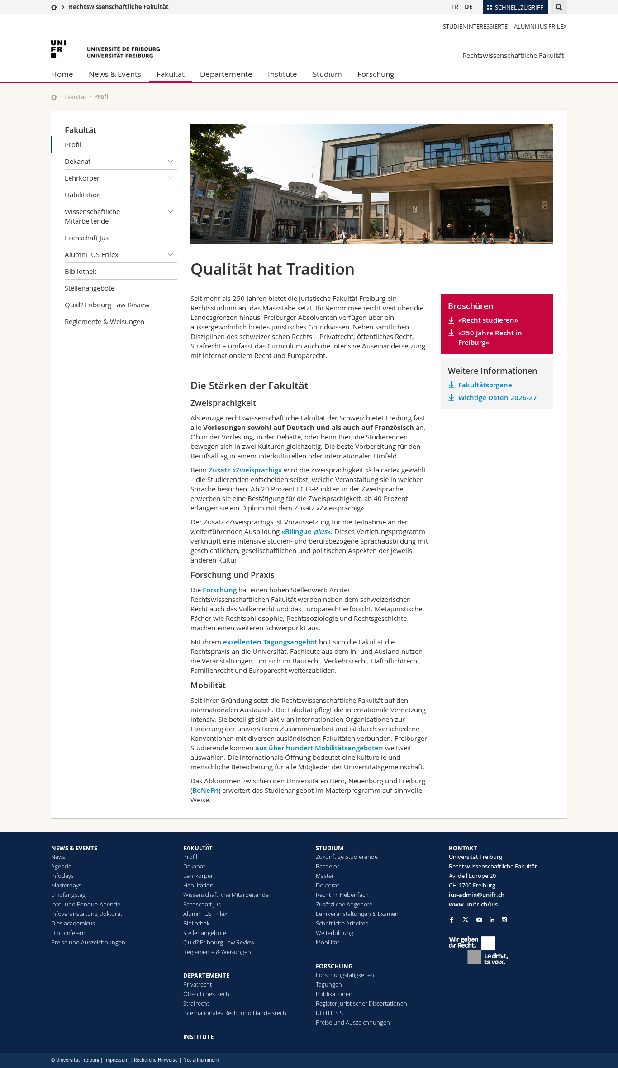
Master (325, 876)
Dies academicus (73, 923)
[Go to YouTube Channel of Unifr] (479, 920)
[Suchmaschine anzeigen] (559, 7)
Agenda (61, 866)
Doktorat (327, 885)
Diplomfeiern (68, 933)
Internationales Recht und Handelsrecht (235, 1013)
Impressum (116, 1060)
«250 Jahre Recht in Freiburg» (490, 337)
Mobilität (327, 942)
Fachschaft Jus (87, 237)
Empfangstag (68, 895)
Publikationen (334, 994)
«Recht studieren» (488, 320)
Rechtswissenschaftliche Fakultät (119, 7)
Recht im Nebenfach (342, 895)
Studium (327, 74)
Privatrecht (197, 984)
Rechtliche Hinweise (156, 1060)
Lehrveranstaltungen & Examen (357, 914)
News (58, 857)
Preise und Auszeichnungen (88, 942)
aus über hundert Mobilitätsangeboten (319, 748)
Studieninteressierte (475, 26)
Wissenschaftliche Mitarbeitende (92, 216)
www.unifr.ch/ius (473, 904)
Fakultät (171, 74)
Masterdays (66, 885)
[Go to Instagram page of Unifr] (504, 920)
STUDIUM (329, 848)
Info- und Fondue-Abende (85, 904)
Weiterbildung (334, 933)
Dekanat (77, 161)
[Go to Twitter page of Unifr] (465, 919)
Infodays (62, 876)
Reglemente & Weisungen (104, 321)
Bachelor (327, 866)
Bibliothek (80, 271)
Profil (73, 144)
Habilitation (83, 194)
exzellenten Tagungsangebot (270, 642)
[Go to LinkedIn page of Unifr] (492, 920)
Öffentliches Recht (207, 994)
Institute (282, 74)
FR (455, 7)
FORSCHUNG (334, 966)
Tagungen (329, 984)
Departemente (226, 74)
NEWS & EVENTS (74, 848)
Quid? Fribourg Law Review (107, 304)
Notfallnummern (201, 1060)
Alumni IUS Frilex (540, 26)
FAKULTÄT (198, 848)
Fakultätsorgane (485, 385)
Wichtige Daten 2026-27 (497, 397)
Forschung (375, 74)
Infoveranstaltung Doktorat (86, 914)
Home (62, 74)
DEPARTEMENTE (206, 976)
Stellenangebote (89, 287)
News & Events (115, 74)
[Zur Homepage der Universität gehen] (105, 49)
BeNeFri (205, 790)
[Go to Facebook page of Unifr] (452, 919)
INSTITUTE (198, 1037)
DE (468, 7)
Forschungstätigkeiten (345, 975)
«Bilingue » (306, 531)
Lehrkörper (82, 177)
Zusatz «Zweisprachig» (245, 470)
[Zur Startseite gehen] (54, 7)
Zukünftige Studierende (347, 857)
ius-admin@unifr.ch (476, 895)
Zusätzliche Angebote (344, 904)
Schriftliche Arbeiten (342, 923)
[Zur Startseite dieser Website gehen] (54, 97)
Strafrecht (196, 1003)
